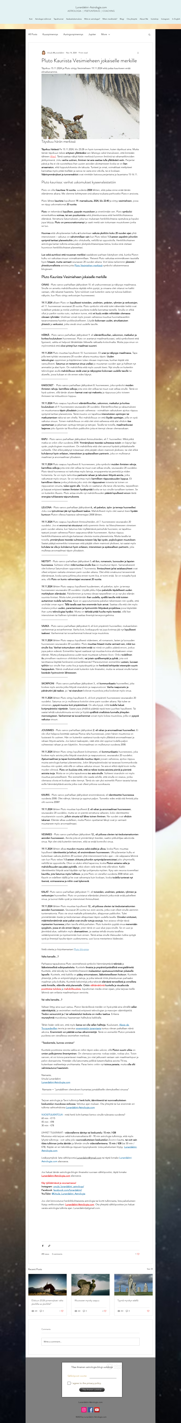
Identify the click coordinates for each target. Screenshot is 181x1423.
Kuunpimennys (50, 34)
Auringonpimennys (73, 34)
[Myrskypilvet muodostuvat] (90, 1285)
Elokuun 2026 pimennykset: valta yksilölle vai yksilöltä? (47, 1302)
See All (150, 1269)
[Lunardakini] (90, 1409)
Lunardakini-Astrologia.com (91, 7)
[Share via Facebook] (42, 1246)
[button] (149, 34)
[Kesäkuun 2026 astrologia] (133, 1285)
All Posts (32, 34)
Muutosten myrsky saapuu (87, 1300)
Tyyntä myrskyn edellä (128, 1300)
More (104, 34)
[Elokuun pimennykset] (47, 1285)
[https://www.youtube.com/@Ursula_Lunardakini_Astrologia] (97, 1409)
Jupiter (92, 34)
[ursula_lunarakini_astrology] (84, 1409)
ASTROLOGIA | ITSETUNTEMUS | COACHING (91, 11)
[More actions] (138, 52)
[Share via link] (49, 1246)
